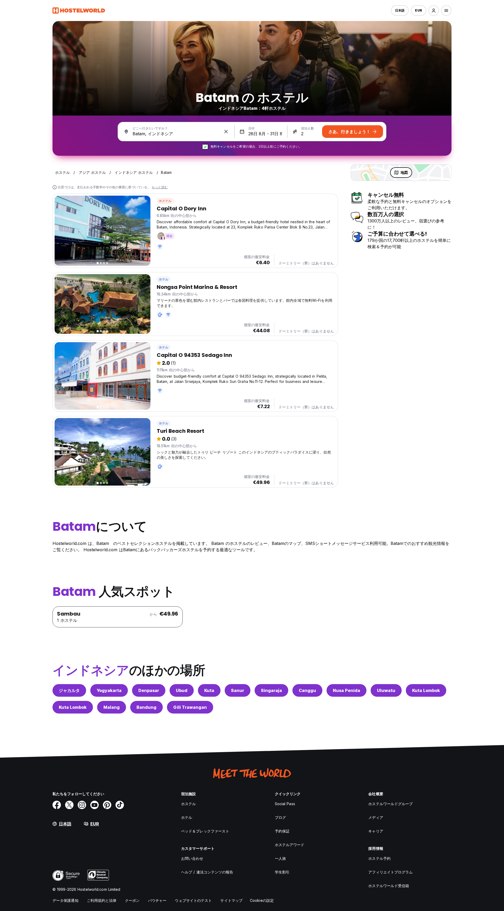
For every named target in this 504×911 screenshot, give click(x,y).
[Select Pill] (433, 10)
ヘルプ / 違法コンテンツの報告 (207, 872)
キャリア (375, 831)
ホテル (164, 279)
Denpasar (148, 690)
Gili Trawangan (190, 707)
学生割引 (282, 872)
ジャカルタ (69, 690)
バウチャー (157, 900)
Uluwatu (386, 690)
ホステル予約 (379, 858)
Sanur (237, 690)
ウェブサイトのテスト (193, 900)
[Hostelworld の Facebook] (56, 805)
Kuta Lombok (426, 690)
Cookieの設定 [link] (262, 900)
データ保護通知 (65, 900)
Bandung (146, 707)
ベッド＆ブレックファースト (205, 831)
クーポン (132, 900)
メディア (375, 817)
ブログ (280, 817)
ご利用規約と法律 (102, 900)
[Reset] (226, 131)
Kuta (209, 690)
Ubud (181, 690)
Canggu (307, 690)
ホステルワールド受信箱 (388, 885)
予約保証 (282, 831)
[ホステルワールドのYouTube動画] (94, 805)
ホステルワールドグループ (390, 803)
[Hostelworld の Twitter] (69, 805)
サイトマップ (231, 900)
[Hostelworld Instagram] (82, 805)
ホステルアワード (289, 844)
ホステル (165, 201)
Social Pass (285, 803)
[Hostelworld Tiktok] (120, 805)
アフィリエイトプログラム (390, 872)
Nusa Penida (346, 690)
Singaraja (271, 690)
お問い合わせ (192, 858)
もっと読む (160, 187)
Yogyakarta (109, 690)
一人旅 (280, 858)
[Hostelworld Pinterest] (107, 805)
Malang (111, 707)
